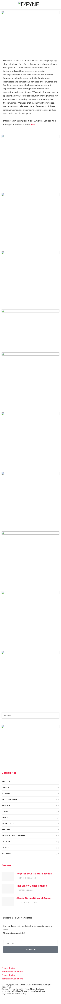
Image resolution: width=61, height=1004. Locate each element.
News (5, 817)
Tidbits (6, 841)
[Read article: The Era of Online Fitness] (8, 888)
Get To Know (9, 799)
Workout (7, 853)
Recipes (6, 829)
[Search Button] (57, 4)
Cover (5, 787)
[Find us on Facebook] (2, 959)
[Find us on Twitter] (8, 959)
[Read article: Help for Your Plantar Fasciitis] (8, 876)
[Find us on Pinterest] (18, 959)
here (32, 124)
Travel (6, 847)
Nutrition (8, 823)
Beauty (6, 781)
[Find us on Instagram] (13, 959)
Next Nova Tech (33, 989)
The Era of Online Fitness (31, 885)
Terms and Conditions (12, 971)
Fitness (6, 793)
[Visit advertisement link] (30, 744)
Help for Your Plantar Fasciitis (34, 873)
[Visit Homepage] (30, 5)
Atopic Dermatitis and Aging (33, 898)
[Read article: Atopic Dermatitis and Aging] (8, 901)
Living (5, 811)
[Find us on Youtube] (23, 959)
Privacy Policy (8, 968)
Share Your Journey (13, 835)
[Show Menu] (3, 4)
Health (6, 805)
